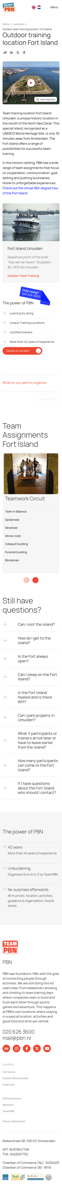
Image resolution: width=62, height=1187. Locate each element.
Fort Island (9, 1072)
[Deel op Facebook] (24, 52)
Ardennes (9, 1084)
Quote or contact (17, 351)
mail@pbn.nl (17, 1038)
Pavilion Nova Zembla (15, 1078)
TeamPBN (8, 1111)
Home (6, 24)
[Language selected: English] (38, 7)
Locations (18, 24)
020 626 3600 (18, 1032)
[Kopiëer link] (5, 52)
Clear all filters (47, 399)
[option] (40, 7)
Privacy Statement (14, 1121)
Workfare (8, 1105)
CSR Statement (12, 1098)
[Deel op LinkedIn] (11, 52)
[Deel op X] (17, 52)
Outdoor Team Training (23, 276)
